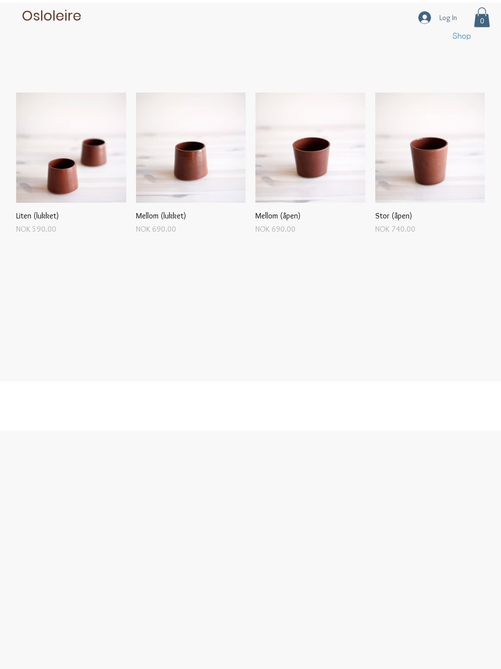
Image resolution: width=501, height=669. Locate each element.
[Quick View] (71, 148)
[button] (482, 17)
